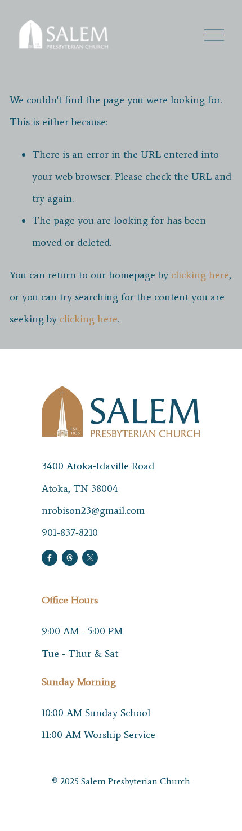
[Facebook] (49, 558)
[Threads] (70, 558)
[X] (90, 558)
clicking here (200, 275)
